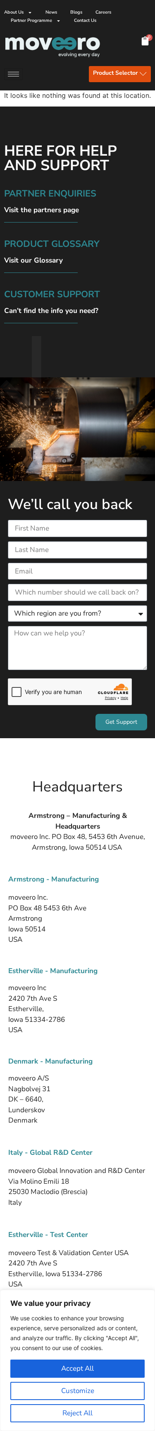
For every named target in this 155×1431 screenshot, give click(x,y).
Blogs (76, 12)
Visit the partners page (41, 210)
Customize (77, 1390)
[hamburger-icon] (13, 74)
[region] (77, 1360)
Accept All (77, 1368)
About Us (14, 12)
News (51, 12)
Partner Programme (31, 20)
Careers (103, 12)
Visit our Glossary (33, 260)
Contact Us (85, 20)
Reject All (77, 1413)
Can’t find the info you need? (51, 310)
